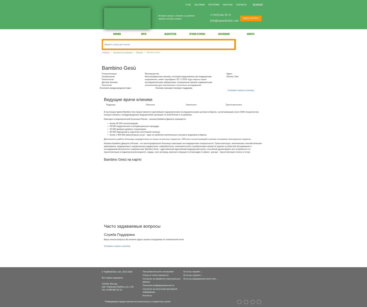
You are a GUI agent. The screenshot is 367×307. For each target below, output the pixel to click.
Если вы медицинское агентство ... (201, 279)
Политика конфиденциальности (158, 285)
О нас (188, 4)
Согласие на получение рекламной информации (160, 290)
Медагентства (170, 33)
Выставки (200, 4)
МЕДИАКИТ (258, 4)
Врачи (143, 33)
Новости (250, 33)
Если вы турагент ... (193, 275)
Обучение (228, 4)
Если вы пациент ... (193, 271)
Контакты (241, 4)
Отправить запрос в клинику (241, 90)
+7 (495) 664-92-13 (220, 15)
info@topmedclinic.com (221, 20)
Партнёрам (213, 4)
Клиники (117, 33)
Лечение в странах (197, 33)
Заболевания (224, 33)
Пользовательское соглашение (158, 271)
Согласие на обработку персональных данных (162, 280)
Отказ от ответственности (155, 275)
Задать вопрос (251, 18)
